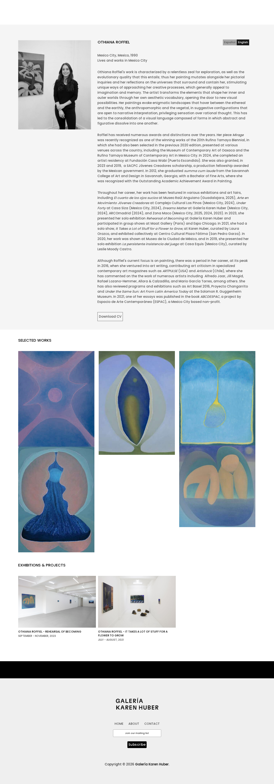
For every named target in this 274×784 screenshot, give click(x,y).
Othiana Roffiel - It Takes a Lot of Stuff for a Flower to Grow (133, 633)
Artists (157, 7)
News (229, 7)
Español (229, 42)
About (141, 7)
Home (126, 7)
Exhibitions (177, 7)
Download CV (110, 316)
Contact (246, 7)
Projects (198, 7)
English (243, 42)
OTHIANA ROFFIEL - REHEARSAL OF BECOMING (49, 632)
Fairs (215, 7)
